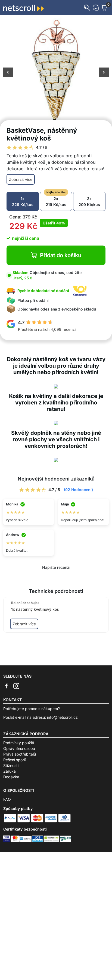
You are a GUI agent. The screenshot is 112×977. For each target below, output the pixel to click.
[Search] (87, 7)
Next (104, 73)
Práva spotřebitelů (19, 754)
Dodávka (11, 777)
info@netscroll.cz (62, 717)
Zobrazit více (20, 179)
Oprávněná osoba (19, 748)
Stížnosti (10, 765)
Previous (8, 73)
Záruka (9, 771)
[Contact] (95, 7)
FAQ (7, 799)
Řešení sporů (14, 759)
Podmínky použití (18, 742)
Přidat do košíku (60, 255)
